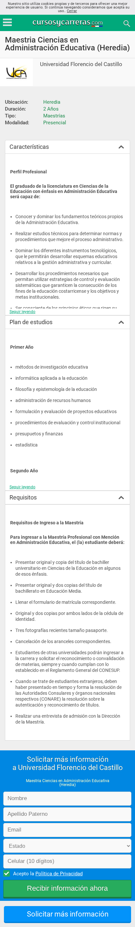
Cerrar (72, 11)
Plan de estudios (31, 322)
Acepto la (48, 874)
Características (29, 146)
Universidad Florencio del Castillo (81, 64)
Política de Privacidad (59, 874)
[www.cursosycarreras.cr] (68, 23)
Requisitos (23, 497)
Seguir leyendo (22, 311)
